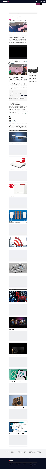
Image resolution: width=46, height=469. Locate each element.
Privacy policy (24, 463)
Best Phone (25, 451)
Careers (24, 464)
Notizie (9, 19)
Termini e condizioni (11, 463)
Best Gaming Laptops (20, 452)
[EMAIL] (15, 121)
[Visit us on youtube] (40, 1)
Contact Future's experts (18, 463)
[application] (18, 52)
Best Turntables (30, 451)
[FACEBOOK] (12, 121)
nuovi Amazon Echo (13, 63)
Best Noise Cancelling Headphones (32, 452)
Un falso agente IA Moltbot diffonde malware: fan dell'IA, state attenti (32, 70)
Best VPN (12, 451)
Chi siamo (10, 464)
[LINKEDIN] (14, 121)
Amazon (10, 36)
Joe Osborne (13, 120)
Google (26, 61)
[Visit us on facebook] (38, 1)
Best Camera (38, 451)
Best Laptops (19, 451)
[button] (44, 1)
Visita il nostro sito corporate (33, 458)
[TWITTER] (13, 121)
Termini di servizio (16, 97)
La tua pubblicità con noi (18, 464)
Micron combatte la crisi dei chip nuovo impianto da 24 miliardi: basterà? (32, 76)
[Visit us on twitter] (39, 1)
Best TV (24, 452)
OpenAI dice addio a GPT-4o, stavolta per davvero (32, 78)
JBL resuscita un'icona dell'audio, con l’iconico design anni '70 (33, 81)
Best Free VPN (12, 452)
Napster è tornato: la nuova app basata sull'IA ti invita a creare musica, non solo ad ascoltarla (33, 73)
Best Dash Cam (39, 452)
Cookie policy (31, 463)
